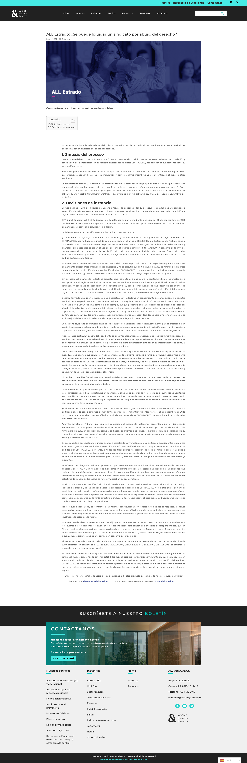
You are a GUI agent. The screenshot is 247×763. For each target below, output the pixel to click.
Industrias (96, 13)
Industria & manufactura (101, 720)
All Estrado (162, 13)
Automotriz (93, 726)
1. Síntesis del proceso (59, 124)
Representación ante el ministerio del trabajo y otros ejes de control (59, 739)
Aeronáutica (94, 680)
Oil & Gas (92, 686)
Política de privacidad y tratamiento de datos (123, 759)
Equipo (111, 13)
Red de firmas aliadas (58, 724)
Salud (90, 714)
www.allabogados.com (166, 581)
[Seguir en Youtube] (236, 2)
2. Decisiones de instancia (62, 127)
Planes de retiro (55, 719)
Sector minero (95, 691)
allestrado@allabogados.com (97, 581)
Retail (90, 731)
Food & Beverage (97, 709)
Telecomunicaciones (99, 697)
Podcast (126, 13)
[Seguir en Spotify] (231, 2)
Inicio (66, 13)
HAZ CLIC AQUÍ (63, 658)
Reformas (145, 13)
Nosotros (165, 3)
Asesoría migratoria (57, 730)
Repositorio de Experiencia (188, 3)
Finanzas (92, 703)
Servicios (79, 13)
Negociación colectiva (59, 698)
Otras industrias (96, 737)
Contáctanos (214, 3)
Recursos (133, 686)
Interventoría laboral (58, 713)
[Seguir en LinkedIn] (177, 706)
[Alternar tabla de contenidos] (71, 120)
